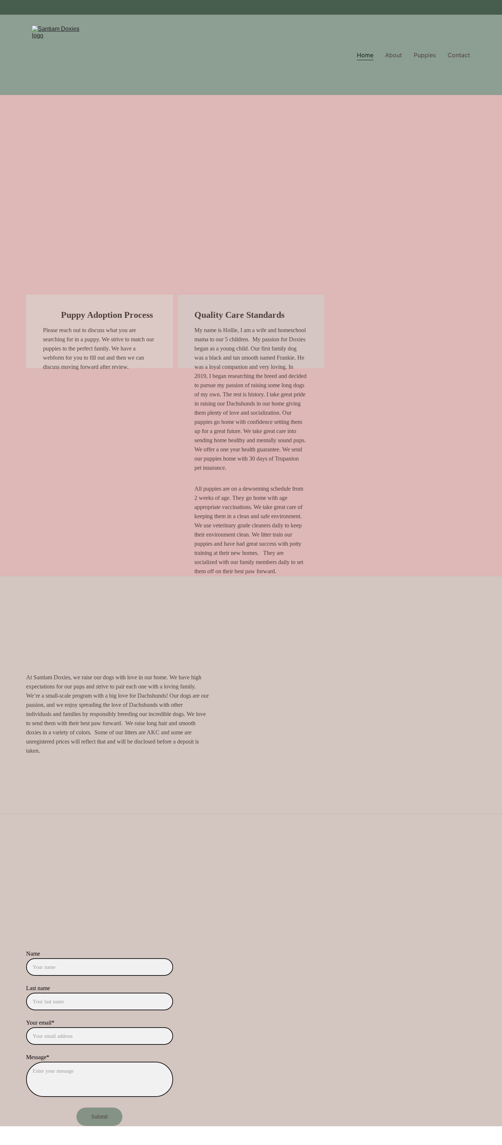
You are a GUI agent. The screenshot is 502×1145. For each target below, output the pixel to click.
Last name (38, 988)
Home (365, 55)
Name (33, 953)
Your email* (40, 1022)
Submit (99, 1116)
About (393, 55)
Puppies (425, 55)
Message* (37, 1057)
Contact (459, 55)
